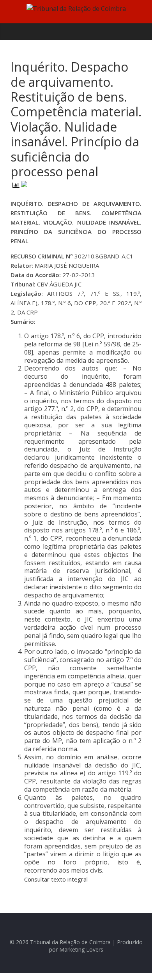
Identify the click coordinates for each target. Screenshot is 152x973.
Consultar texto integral (56, 879)
